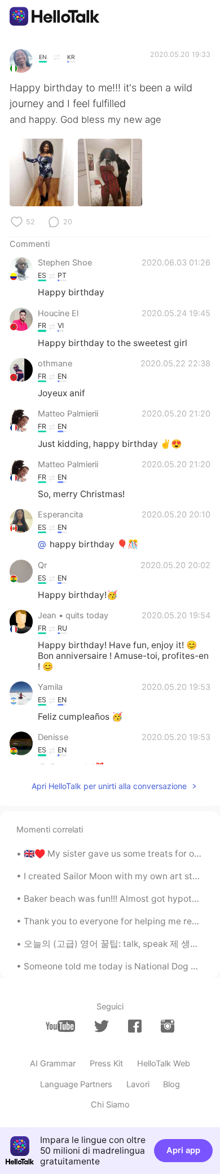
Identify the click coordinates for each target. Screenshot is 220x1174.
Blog (171, 1084)
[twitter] (101, 1026)
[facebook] (135, 1026)
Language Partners (76, 1084)
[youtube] (60, 1026)
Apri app (183, 1150)
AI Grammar (53, 1063)
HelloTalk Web (163, 1063)
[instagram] (167, 1026)
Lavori (137, 1084)
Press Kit (106, 1063)
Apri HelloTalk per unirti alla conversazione (109, 786)
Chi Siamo (110, 1105)
